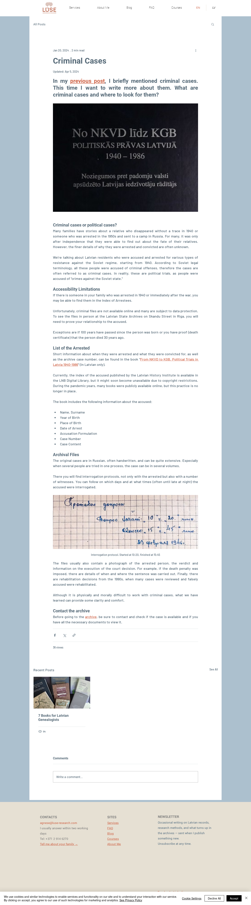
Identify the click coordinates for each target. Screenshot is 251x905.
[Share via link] (74, 635)
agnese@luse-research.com (58, 823)
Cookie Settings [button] (191, 898)
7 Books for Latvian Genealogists (53, 717)
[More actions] (195, 50)
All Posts (39, 24)
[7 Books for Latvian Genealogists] (62, 693)
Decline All (214, 898)
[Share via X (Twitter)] (64, 635)
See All (213, 669)
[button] (213, 24)
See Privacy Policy (130, 900)
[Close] (246, 898)
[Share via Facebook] (55, 635)
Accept (234, 898)
